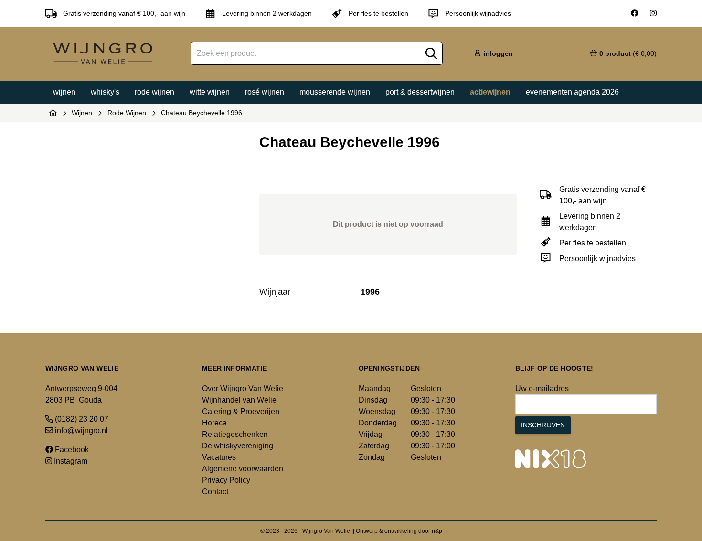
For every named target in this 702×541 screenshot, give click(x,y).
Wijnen (64, 92)
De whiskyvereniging (237, 446)
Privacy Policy (226, 480)
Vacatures (219, 457)
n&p (437, 531)
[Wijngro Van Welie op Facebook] (634, 13)
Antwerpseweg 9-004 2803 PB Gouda (81, 394)
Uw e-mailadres (542, 388)
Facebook (71, 450)
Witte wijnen (210, 92)
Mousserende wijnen (334, 92)
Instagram (69, 461)
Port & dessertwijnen (420, 92)
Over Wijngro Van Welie (242, 388)
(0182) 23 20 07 (80, 419)
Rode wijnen (154, 92)
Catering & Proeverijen (240, 411)
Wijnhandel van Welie (239, 400)
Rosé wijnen (264, 92)
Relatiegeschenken (235, 434)
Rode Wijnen (126, 113)
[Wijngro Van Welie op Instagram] (653, 13)
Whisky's (105, 92)
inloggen (497, 53)
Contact (215, 492)
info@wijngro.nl (80, 430)
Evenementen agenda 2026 (572, 92)
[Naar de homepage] (53, 113)
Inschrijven (543, 425)
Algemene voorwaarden (242, 469)
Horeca (214, 423)
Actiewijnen (490, 92)
